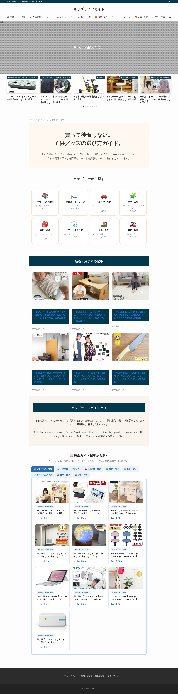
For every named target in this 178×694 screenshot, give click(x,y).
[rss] (169, 1)
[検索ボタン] (170, 17)
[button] (81, 106)
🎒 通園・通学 (130, 469)
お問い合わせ (86, 676)
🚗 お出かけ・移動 (93, 469)
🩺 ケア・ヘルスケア (43, 475)
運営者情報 (99, 676)
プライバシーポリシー (69, 676)
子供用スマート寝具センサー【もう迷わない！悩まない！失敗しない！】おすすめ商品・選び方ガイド (49, 316)
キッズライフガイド (89, 9)
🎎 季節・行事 (81, 475)
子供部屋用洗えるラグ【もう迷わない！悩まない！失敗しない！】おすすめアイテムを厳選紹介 (129, 315)
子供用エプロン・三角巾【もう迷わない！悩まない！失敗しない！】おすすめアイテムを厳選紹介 (89, 377)
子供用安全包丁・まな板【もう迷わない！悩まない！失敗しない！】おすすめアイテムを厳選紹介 (129, 377)
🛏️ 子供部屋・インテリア (68, 469)
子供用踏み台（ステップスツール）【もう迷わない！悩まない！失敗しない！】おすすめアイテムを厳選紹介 (89, 316)
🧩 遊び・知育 (112, 469)
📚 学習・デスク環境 (43, 469)
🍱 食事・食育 (63, 475)
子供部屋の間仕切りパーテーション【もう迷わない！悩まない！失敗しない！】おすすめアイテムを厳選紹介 (49, 377)
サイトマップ (113, 676)
